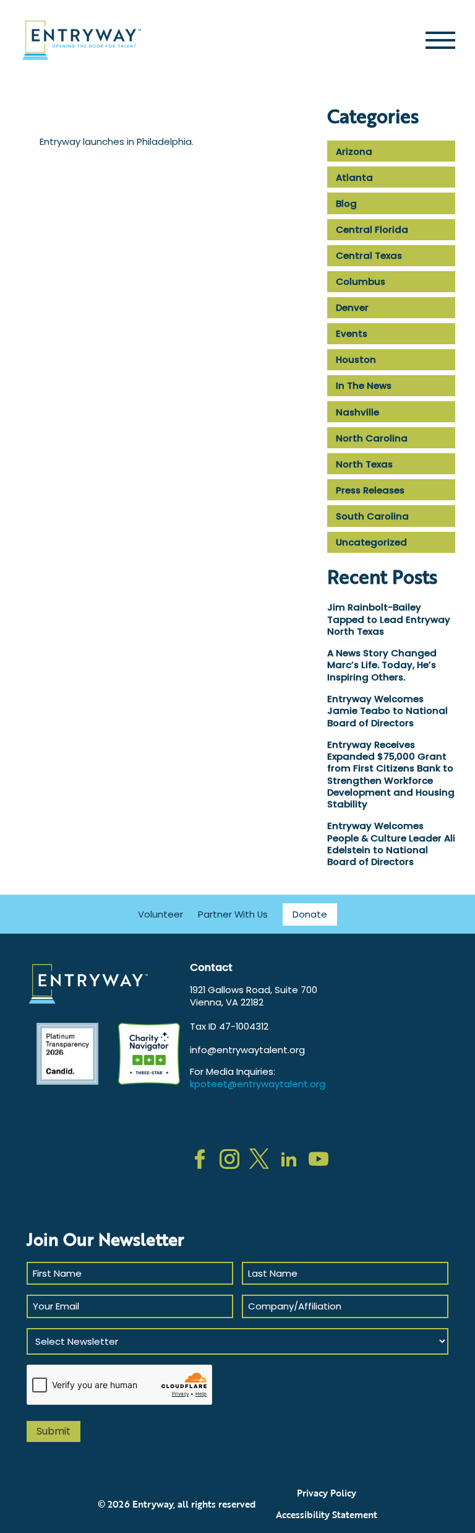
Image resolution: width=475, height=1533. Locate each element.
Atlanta (354, 177)
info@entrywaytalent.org (247, 1049)
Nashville (357, 412)
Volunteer (160, 914)
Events (351, 333)
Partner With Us (233, 914)
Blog (346, 203)
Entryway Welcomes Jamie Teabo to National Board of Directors (387, 710)
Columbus (360, 281)
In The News (364, 385)
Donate (310, 914)
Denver (352, 307)
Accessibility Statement (326, 1514)
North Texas (364, 464)
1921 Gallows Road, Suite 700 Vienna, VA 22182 (253, 996)
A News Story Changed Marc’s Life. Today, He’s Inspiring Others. (382, 665)
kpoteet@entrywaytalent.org (257, 1083)
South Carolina (372, 516)
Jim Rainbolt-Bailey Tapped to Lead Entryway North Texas (388, 619)
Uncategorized (371, 542)
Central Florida (372, 229)
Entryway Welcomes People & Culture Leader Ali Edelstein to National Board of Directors (391, 843)
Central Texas (369, 255)
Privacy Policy (326, 1493)
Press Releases (370, 490)
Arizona (354, 151)
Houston (356, 359)
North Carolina (372, 438)
